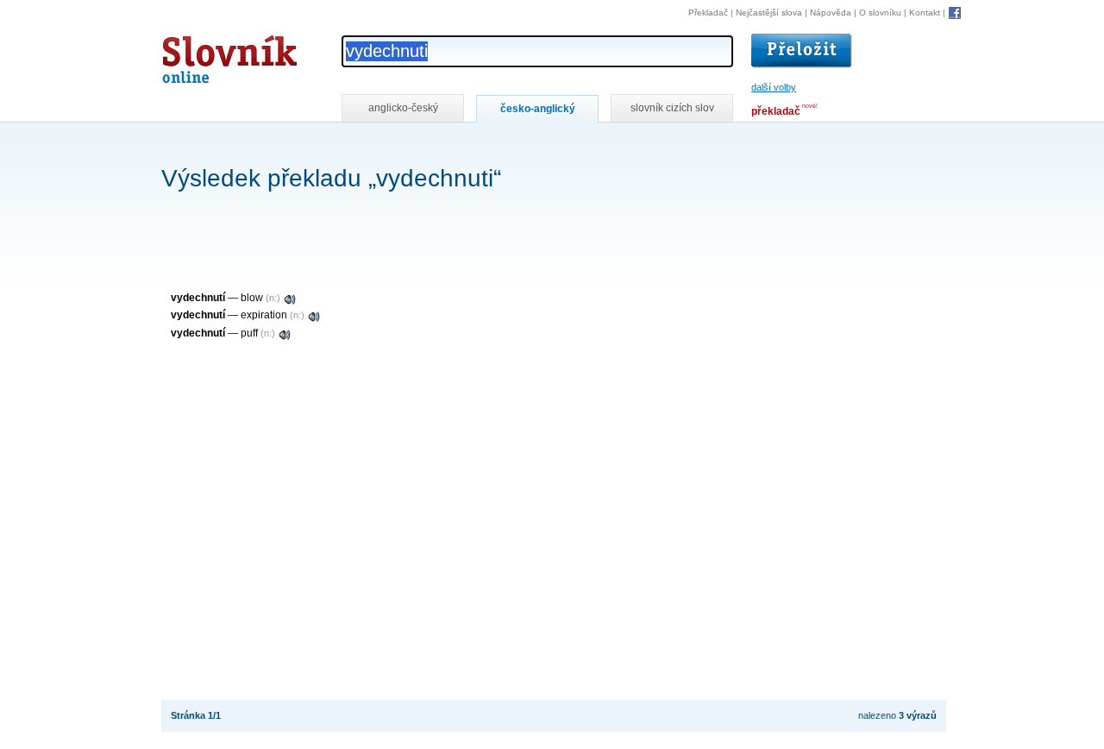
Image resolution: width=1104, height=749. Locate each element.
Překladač (708, 12)
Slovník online (198, 55)
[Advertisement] (475, 145)
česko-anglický (537, 109)
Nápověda (830, 12)
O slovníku (880, 12)
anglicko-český (403, 108)
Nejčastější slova (769, 12)
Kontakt (924, 12)
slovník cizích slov (672, 108)
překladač (775, 111)
